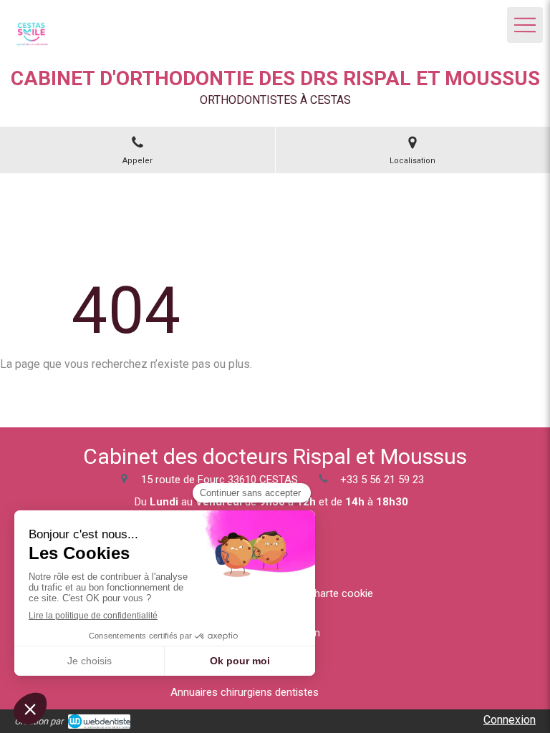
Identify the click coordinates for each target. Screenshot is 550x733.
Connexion (509, 720)
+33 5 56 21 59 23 (382, 479)
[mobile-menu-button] (525, 25)
